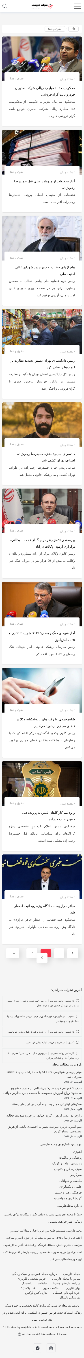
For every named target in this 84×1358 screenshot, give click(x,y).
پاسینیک (27, 1283)
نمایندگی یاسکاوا (69, 1297)
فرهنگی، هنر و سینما (68, 1192)
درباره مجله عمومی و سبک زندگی (34, 1274)
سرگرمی (75, 1175)
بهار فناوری (73, 1288)
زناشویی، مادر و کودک (67, 1163)
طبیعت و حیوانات (70, 1181)
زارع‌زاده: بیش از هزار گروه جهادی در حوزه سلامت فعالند (44, 1115)
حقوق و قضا (17, 78)
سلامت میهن (51, 1288)
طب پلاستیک (28, 1288)
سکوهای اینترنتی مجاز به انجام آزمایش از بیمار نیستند (47, 1104)
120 (13, 953)
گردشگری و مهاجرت (68, 1198)
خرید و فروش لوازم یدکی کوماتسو (26, 1031)
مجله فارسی (71, 1274)
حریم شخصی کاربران (31, 1278)
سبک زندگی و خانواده (68, 1169)
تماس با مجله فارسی (66, 1278)
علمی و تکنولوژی (70, 1186)
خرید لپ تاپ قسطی (66, 1292)
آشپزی (77, 1151)
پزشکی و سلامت (70, 1157)
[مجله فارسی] (42, 6)
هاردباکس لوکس (36, 1292)
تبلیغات (42, 1283)
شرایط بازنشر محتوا (66, 1283)
